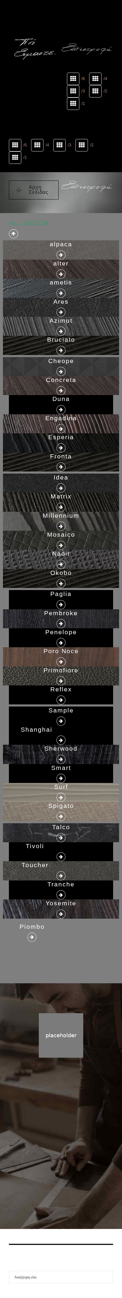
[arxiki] (35, 23)
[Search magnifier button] (107, 1277)
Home (48, 1169)
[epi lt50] (87, 49)
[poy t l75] (35, 49)
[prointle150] (87, 31)
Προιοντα (70, 1169)
